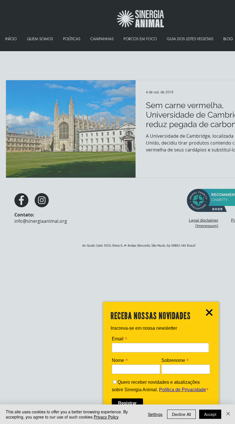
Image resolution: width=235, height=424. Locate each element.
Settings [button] (155, 414)
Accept (210, 414)
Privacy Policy (106, 417)
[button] (209, 312)
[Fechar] (228, 414)
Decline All (181, 414)
